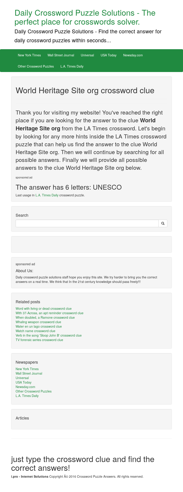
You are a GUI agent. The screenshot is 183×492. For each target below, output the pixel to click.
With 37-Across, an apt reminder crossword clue (49, 313)
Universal (87, 55)
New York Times (29, 55)
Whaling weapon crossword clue (38, 322)
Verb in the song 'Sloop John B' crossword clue (49, 335)
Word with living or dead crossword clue (44, 308)
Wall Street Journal (61, 55)
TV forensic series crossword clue (39, 339)
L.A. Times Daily (71, 66)
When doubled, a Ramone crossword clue (45, 317)
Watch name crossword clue (35, 331)
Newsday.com (133, 55)
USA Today (108, 55)
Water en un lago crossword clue (39, 326)
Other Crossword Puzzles (36, 66)
